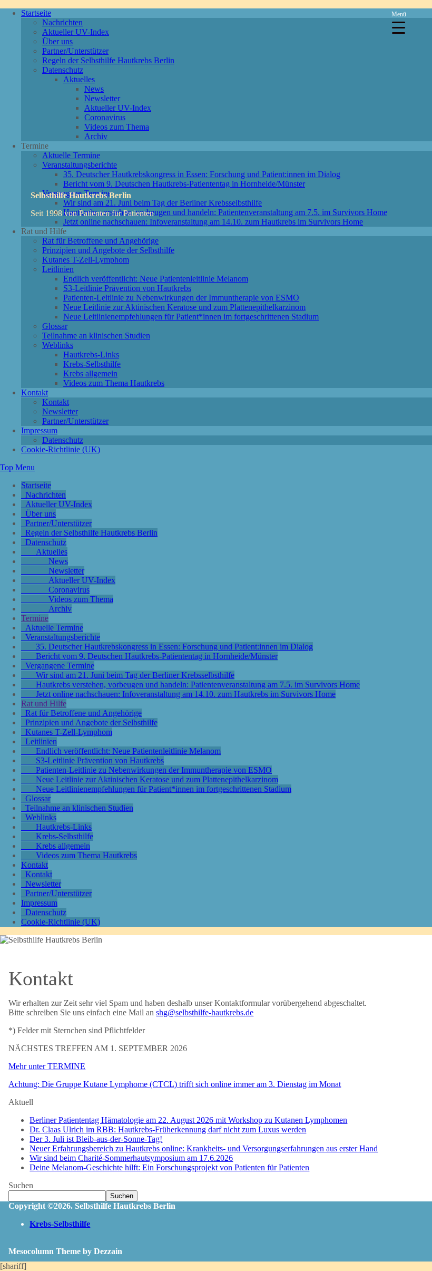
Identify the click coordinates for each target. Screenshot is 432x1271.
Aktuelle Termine (71, 155)
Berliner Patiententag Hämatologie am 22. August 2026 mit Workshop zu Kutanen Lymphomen (188, 1119)
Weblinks (57, 345)
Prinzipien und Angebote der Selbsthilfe (108, 250)
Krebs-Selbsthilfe (92, 364)
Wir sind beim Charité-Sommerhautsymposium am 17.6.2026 (131, 1157)
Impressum (39, 430)
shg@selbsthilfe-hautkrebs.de (204, 1012)
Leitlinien (58, 269)
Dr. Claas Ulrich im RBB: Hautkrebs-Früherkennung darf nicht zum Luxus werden (168, 1129)
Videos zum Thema (116, 126)
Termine (34, 618)
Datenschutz (62, 69)
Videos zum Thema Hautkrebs (113, 383)
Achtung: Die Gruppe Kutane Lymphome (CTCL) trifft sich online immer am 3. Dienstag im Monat (174, 1084)
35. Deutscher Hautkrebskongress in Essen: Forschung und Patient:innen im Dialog (201, 174)
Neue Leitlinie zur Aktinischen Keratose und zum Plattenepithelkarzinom (184, 307)
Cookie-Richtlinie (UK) (60, 449)
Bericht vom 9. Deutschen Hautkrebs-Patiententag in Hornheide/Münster (184, 183)
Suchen (20, 1185)
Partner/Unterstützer (75, 50)
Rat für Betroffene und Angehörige (100, 240)
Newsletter (102, 98)
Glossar (54, 326)
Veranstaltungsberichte (79, 164)
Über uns (57, 41)
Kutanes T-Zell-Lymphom (85, 259)
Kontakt (34, 392)
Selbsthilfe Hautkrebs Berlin (81, 195)
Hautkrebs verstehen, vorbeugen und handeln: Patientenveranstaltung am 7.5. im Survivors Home (225, 212)
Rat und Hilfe (43, 703)
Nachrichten (62, 22)
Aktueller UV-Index (75, 31)
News (94, 88)
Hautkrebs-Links (91, 354)
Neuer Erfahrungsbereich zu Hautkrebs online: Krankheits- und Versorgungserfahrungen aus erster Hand (204, 1148)
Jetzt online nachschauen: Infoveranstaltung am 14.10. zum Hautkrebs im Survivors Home (213, 221)
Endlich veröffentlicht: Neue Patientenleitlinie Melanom (155, 278)
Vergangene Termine (59, 665)
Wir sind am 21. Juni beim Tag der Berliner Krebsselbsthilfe (162, 202)
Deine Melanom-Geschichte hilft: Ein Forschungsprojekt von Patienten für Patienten (169, 1167)
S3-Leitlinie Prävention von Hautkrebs (127, 288)
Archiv (95, 136)
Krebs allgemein (90, 373)
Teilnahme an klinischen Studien (96, 335)
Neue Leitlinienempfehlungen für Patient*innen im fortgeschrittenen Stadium (191, 316)
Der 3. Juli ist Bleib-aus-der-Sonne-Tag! (96, 1138)
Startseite (36, 12)
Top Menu (17, 467)
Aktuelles (79, 79)
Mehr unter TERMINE (46, 1066)
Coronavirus (104, 117)
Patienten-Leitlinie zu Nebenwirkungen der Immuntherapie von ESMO (181, 297)
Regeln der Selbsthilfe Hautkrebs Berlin (108, 60)
